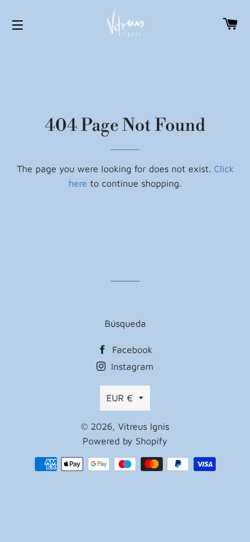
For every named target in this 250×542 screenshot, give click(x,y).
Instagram (130, 366)
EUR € (119, 398)
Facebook (130, 349)
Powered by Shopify (125, 441)
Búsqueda (125, 323)
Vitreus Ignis (143, 426)
